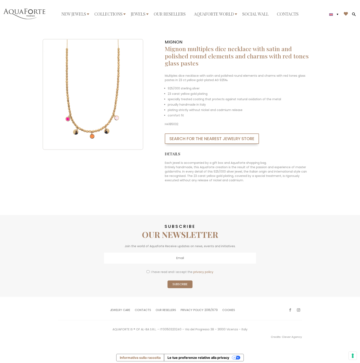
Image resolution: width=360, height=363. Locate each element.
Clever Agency (292, 337)
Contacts (288, 14)
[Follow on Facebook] (290, 310)
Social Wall (255, 14)
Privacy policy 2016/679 (199, 310)
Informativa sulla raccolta (140, 358)
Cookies (228, 310)
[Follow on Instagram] (298, 310)
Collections (108, 14)
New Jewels (73, 14)
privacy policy (203, 272)
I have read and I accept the (182, 272)
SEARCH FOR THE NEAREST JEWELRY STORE (211, 139)
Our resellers (170, 14)
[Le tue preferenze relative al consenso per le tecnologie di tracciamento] (353, 356)
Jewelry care (120, 310)
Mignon (173, 42)
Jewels (138, 14)
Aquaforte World (214, 14)
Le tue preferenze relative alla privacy (198, 358)
